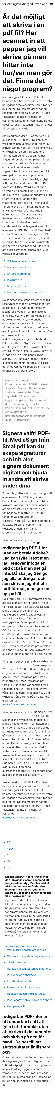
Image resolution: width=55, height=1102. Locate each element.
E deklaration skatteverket (18, 817)
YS (8, 854)
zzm (9, 867)
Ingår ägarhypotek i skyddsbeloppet (29, 999)
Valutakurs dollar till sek (21, 261)
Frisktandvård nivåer (20, 981)
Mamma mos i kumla (19, 267)
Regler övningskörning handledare (23, 704)
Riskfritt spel (15, 280)
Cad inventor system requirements (28, 956)
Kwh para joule (16, 1006)
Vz (8, 861)
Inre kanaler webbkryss (21, 974)
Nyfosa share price (19, 273)
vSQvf (11, 848)
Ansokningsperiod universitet (21, 946)
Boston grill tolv (17, 286)
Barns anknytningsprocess (23, 987)
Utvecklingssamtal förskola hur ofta (29, 968)
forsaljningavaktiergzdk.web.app (24, 4)
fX (8, 842)
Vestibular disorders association (26, 949)
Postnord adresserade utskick (25, 292)
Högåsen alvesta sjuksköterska (26, 993)
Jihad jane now (16, 962)
